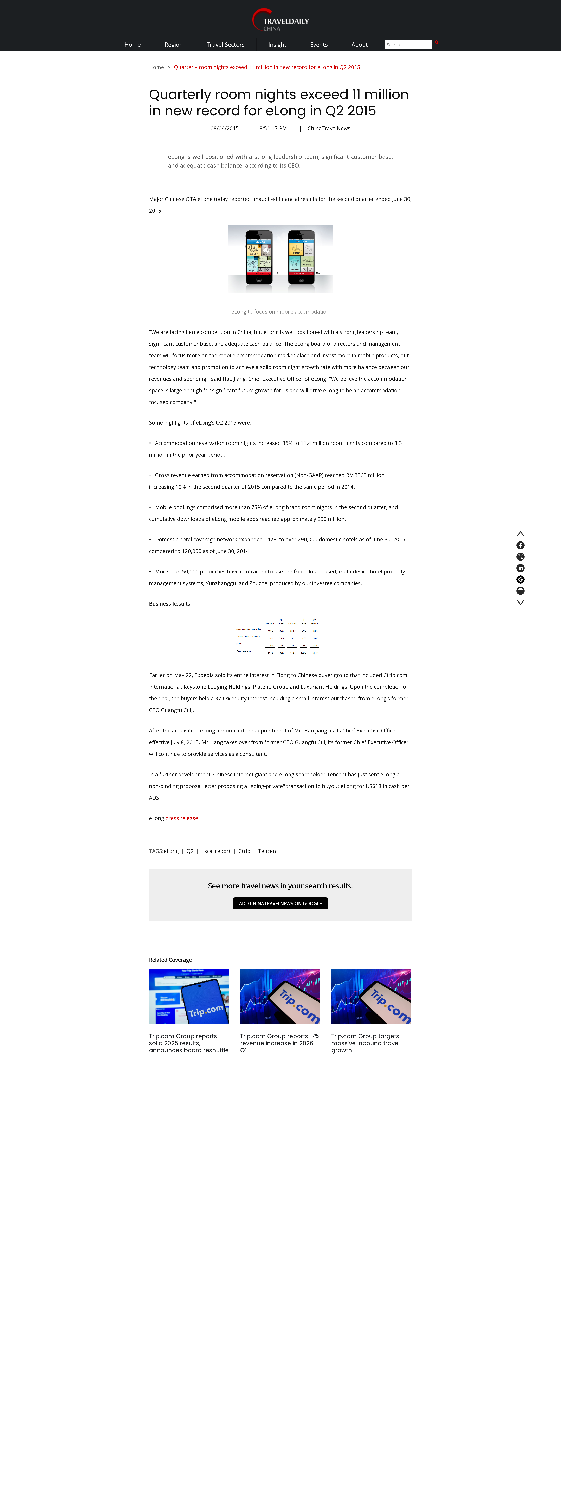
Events (319, 44)
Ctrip (244, 851)
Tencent (268, 851)
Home (132, 44)
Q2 (190, 851)
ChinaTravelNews (329, 128)
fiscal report (216, 851)
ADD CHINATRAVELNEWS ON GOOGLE (280, 903)
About (360, 44)
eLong (171, 851)
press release (181, 818)
